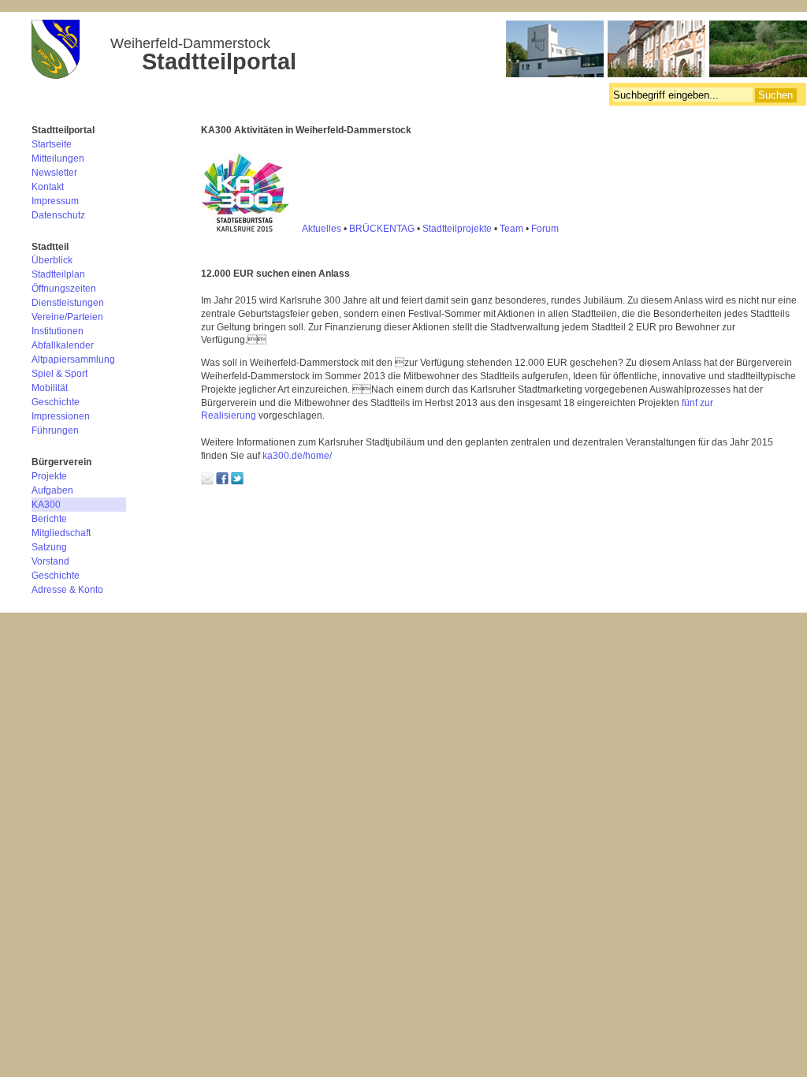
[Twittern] (237, 481)
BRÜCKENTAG (382, 228)
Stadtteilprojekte (457, 228)
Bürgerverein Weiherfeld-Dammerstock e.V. (419, 51)
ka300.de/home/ (297, 455)
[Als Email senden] (207, 481)
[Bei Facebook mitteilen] (222, 481)
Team (511, 228)
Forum (545, 228)
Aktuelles (321, 228)
